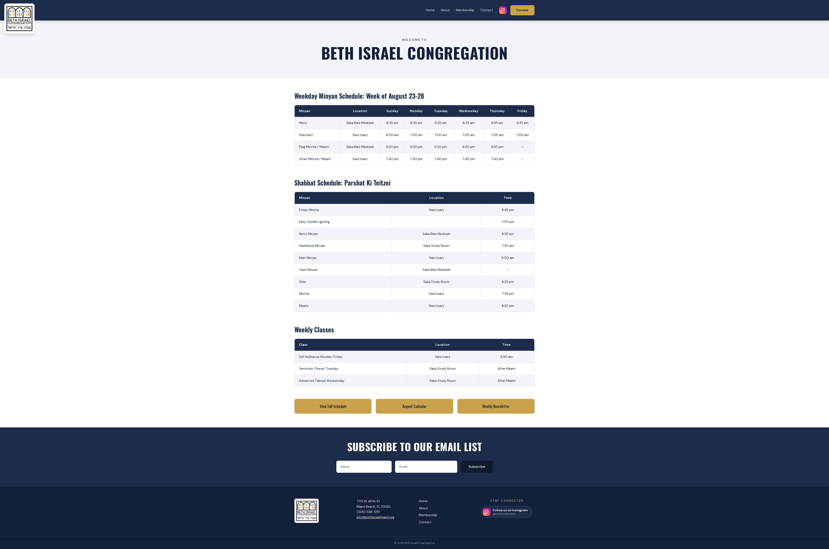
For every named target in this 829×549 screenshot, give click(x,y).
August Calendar (414, 406)
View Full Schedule (333, 406)
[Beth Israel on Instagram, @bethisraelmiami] (503, 10)
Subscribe (476, 466)
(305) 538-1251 (368, 512)
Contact (486, 10)
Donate (522, 10)
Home (430, 10)
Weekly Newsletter (495, 406)
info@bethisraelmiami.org (375, 517)
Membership (465, 10)
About (445, 10)
